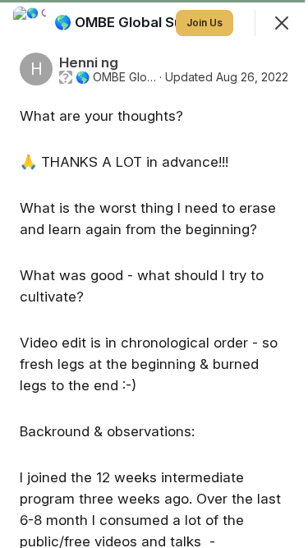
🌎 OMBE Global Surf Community (116, 77)
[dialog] (154, 274)
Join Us (204, 22)
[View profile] (29, 23)
